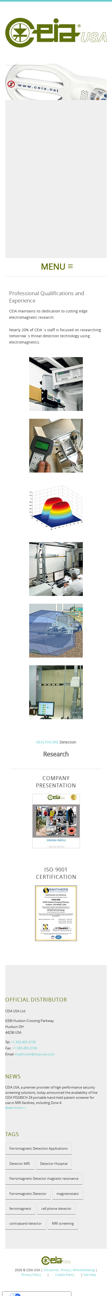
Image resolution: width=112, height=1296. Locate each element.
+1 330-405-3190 (23, 1042)
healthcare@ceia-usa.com (35, 1054)
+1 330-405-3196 (24, 1048)
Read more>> (15, 1107)
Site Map (89, 1274)
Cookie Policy (64, 1274)
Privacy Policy (31, 1274)
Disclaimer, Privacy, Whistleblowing (69, 1270)
